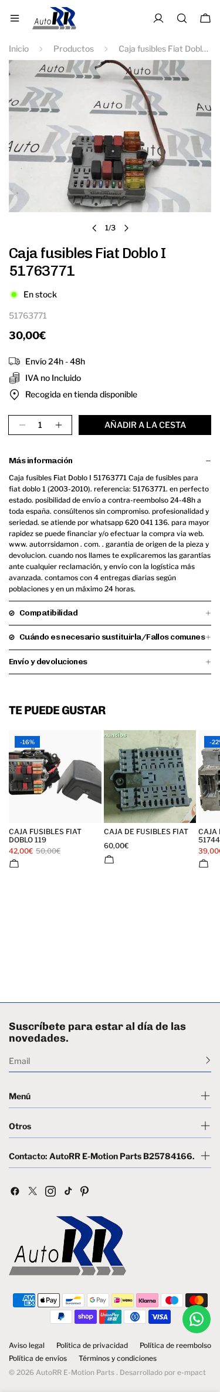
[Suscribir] (208, 1060)
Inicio (19, 48)
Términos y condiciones (118, 1358)
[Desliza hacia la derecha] (126, 228)
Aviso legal (27, 1345)
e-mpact (191, 1372)
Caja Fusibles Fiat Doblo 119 (45, 836)
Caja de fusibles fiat (146, 832)
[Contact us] (196, 1319)
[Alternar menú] (15, 18)
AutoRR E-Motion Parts (75, 1372)
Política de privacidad (92, 1345)
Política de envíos (38, 1358)
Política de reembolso (175, 1345)
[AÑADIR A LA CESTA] (14, 863)
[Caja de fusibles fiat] (150, 776)
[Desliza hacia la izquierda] (94, 228)
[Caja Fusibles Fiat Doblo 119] (55, 776)
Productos (73, 48)
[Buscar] (182, 18)
